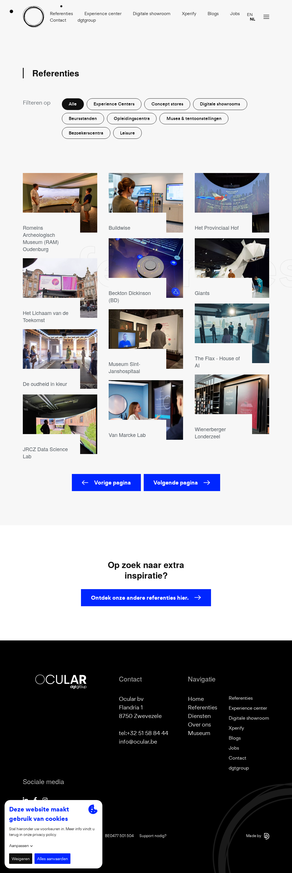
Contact (58, 20)
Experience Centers (114, 104)
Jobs (235, 14)
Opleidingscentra (132, 118)
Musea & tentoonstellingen (194, 118)
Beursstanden (83, 118)
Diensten (199, 716)
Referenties (61, 14)
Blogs (213, 14)
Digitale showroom (152, 14)
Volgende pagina (175, 483)
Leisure (127, 133)
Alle (73, 104)
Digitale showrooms (220, 104)
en (250, 14)
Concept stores (167, 104)
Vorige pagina (112, 483)
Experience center (102, 14)
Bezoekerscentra (86, 133)
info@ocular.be (138, 741)
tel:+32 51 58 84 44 (143, 733)
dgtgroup (87, 20)
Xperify (189, 14)
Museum (199, 733)
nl (252, 19)
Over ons (199, 724)
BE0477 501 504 (119, 835)
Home (196, 699)
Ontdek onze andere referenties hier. (140, 598)
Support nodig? (153, 835)
